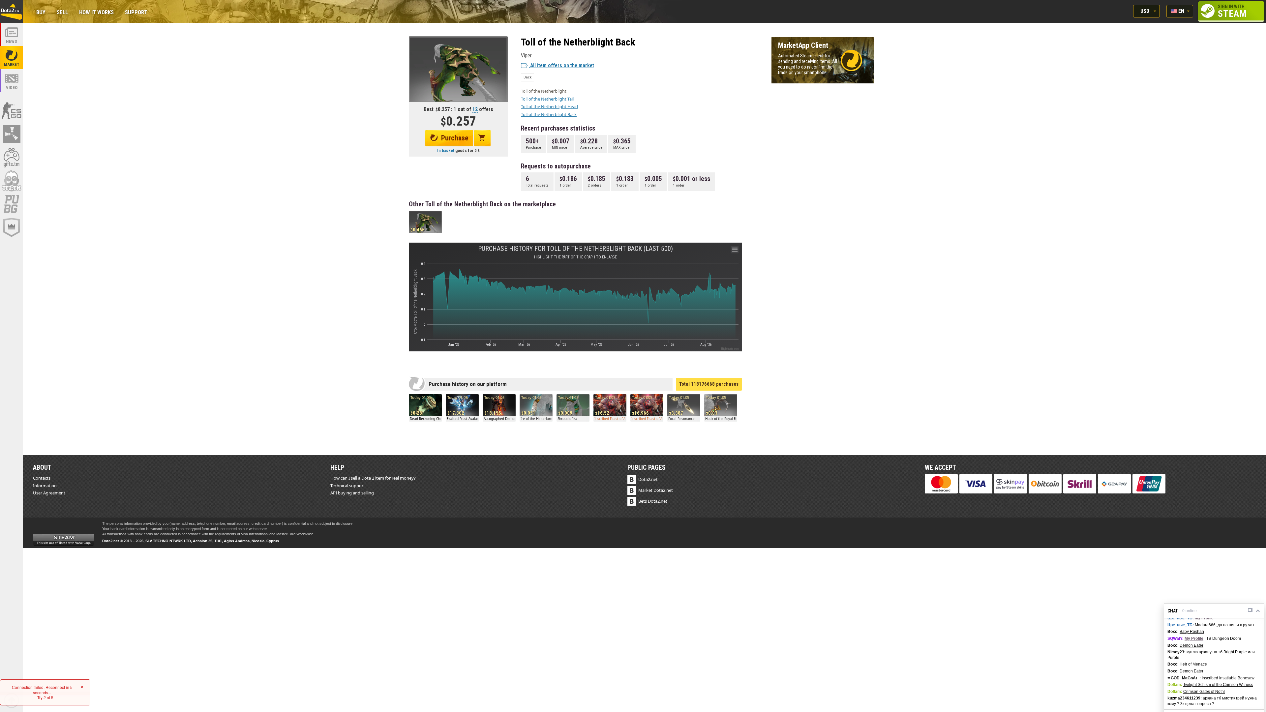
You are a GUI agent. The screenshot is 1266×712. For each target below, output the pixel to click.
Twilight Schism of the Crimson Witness (1218, 684)
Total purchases (708, 384)
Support (136, 12)
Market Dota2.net (655, 490)
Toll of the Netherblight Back (549, 114)
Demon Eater (1191, 645)
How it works (96, 12)
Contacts (41, 478)
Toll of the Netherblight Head (549, 106)
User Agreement (49, 493)
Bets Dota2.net (652, 501)
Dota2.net (648, 479)
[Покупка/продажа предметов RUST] (11, 133)
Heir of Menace (1193, 664)
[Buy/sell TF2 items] (11, 180)
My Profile (1204, 618)
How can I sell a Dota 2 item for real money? (373, 478)
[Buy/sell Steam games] (11, 157)
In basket (445, 150)
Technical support (347, 486)
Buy (40, 12)
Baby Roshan (1192, 631)
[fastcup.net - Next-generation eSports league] (11, 227)
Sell (62, 12)
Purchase (454, 138)
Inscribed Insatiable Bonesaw (1228, 678)
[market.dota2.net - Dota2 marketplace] (11, 57)
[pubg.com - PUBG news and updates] (11, 204)
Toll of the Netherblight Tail (547, 99)
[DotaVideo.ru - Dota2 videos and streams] (11, 80)
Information (45, 486)
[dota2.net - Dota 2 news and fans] (11, 34)
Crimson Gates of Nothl (1204, 691)
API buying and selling (352, 493)
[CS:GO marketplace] (11, 110)
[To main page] (11, 11)
